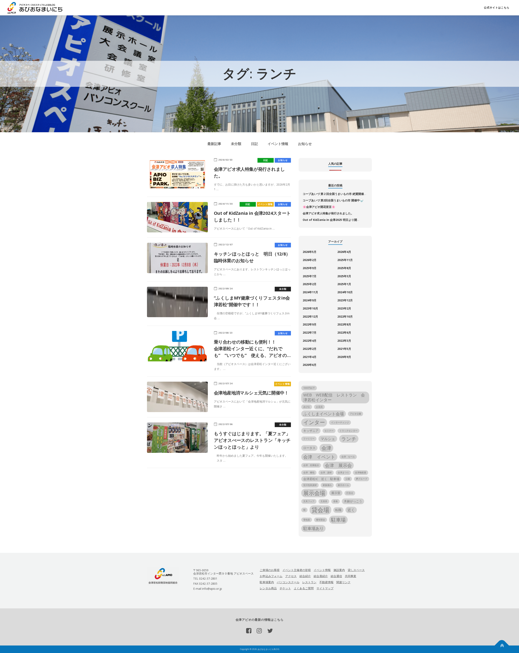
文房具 (324, 501)
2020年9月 (344, 357)
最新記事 (214, 143)
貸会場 (320, 510)
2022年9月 (309, 324)
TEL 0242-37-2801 (205, 578)
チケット (285, 588)
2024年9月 (309, 300)
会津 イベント (319, 457)
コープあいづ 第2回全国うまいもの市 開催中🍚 (333, 200)
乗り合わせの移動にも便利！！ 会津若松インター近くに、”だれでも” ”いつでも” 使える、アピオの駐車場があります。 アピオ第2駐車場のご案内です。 (275, 355)
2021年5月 (344, 349)
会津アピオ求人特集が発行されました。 (328, 213)
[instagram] (259, 630)
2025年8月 (344, 268)
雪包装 (306, 519)
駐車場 (338, 519)
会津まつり (343, 472)
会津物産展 (360, 472)
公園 (347, 478)
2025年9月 (309, 268)
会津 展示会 (338, 465)
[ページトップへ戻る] (502, 645)
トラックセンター (348, 430)
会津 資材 (326, 472)
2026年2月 (309, 260)
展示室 (335, 493)
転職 (338, 510)
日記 (254, 143)
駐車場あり (313, 528)
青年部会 (320, 519)
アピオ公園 (355, 413)
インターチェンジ (340, 422)
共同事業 (350, 576)
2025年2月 (309, 284)
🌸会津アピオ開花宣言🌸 (319, 207)
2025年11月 (345, 260)
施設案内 (339, 570)
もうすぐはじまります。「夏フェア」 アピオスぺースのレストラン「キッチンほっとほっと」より (263, 440)
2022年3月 (344, 341)
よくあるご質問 (304, 588)
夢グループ (361, 478)
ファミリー (308, 438)
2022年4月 (309, 341)
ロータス (309, 448)
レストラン (309, 582)
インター (314, 422)
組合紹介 (305, 576)
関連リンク (343, 582)
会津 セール (348, 456)
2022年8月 (344, 324)
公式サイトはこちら (496, 7)
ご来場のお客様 (270, 570)
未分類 (236, 143)
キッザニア (310, 431)
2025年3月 (344, 276)
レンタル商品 (268, 588)
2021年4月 (309, 357)
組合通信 (336, 576)
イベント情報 (278, 143)
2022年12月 (310, 316)
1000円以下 (309, 388)
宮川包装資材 (310, 485)
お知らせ (305, 143)
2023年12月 (345, 300)
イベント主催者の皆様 (296, 570)
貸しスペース (356, 570)
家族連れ (327, 485)
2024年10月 (345, 292)
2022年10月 (345, 316)
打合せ (349, 493)
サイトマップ (324, 588)
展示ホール (343, 485)
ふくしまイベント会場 (323, 414)
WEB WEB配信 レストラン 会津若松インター (334, 397)
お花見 (319, 406)
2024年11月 (310, 292)
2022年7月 (309, 332)
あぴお (306, 406)
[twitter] (270, 630)
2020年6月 (309, 365)
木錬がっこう (353, 501)
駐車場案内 (267, 582)
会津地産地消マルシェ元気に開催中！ (251, 393)
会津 (326, 448)
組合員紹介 (321, 576)
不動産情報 (326, 582)
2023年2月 (344, 308)
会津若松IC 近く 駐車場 (321, 479)
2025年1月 (344, 284)
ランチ (348, 438)
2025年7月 (309, 276)
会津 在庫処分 (311, 465)
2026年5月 (309, 252)
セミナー (329, 430)
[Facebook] (248, 630)
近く (351, 509)
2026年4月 (344, 252)
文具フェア (308, 501)
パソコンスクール (288, 582)
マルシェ (328, 438)
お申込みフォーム (271, 576)
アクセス (291, 576)
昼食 (335, 501)
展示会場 (314, 493)
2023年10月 (310, 308)
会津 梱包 (308, 472)
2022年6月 (344, 332)
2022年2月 (309, 349)
